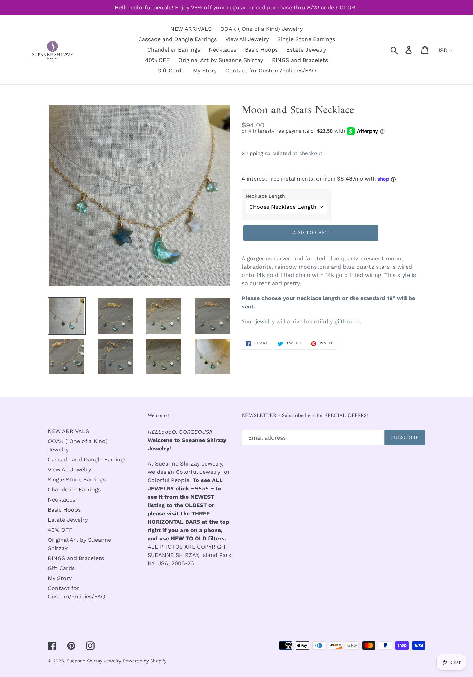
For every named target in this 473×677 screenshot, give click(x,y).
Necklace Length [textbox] (265, 196)
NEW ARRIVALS (68, 431)
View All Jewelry (69, 469)
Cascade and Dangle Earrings (87, 459)
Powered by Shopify (145, 661)
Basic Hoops (64, 509)
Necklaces (61, 499)
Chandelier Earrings (74, 489)
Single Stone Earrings (77, 479)
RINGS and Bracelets (76, 558)
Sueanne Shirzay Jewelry (93, 661)
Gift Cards (61, 568)
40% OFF (60, 529)
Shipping (252, 153)
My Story (60, 578)
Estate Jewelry (68, 519)
